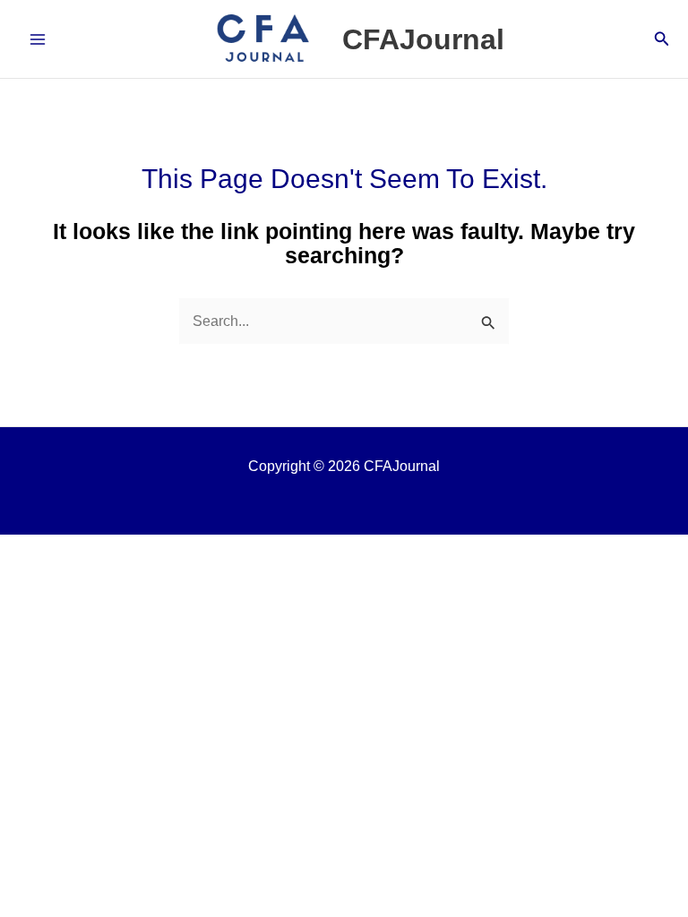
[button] (662, 39)
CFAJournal (423, 39)
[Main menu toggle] (38, 39)
